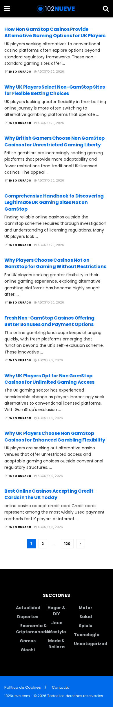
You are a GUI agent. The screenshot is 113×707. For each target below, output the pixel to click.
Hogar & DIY (56, 611)
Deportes (27, 617)
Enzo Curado (19, 71)
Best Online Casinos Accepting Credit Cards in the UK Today (48, 494)
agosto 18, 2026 (50, 527)
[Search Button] (106, 8)
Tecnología (86, 635)
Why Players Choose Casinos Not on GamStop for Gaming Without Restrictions (55, 263)
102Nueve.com (17, 695)
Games (28, 641)
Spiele (85, 626)
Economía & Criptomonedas (33, 629)
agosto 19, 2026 (50, 360)
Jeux (56, 623)
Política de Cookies (22, 687)
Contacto (61, 687)
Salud (85, 617)
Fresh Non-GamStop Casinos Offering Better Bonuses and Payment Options (49, 321)
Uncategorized (90, 644)
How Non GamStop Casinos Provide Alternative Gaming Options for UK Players (54, 32)
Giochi (28, 650)
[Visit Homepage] (56, 9)
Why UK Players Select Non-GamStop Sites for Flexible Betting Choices (54, 90)
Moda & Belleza (56, 644)
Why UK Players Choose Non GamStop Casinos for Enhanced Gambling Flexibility (54, 436)
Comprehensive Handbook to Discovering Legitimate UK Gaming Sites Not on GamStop (54, 202)
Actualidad (28, 608)
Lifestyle (56, 632)
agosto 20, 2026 (50, 71)
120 (67, 543)
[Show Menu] (7, 8)
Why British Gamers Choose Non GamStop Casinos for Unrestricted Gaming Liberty (54, 141)
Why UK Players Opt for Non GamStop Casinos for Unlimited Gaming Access (49, 378)
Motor (85, 608)
